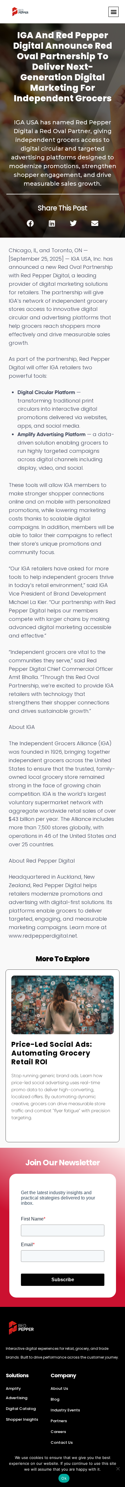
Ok (64, 1478)
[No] (118, 1469)
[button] (113, 12)
